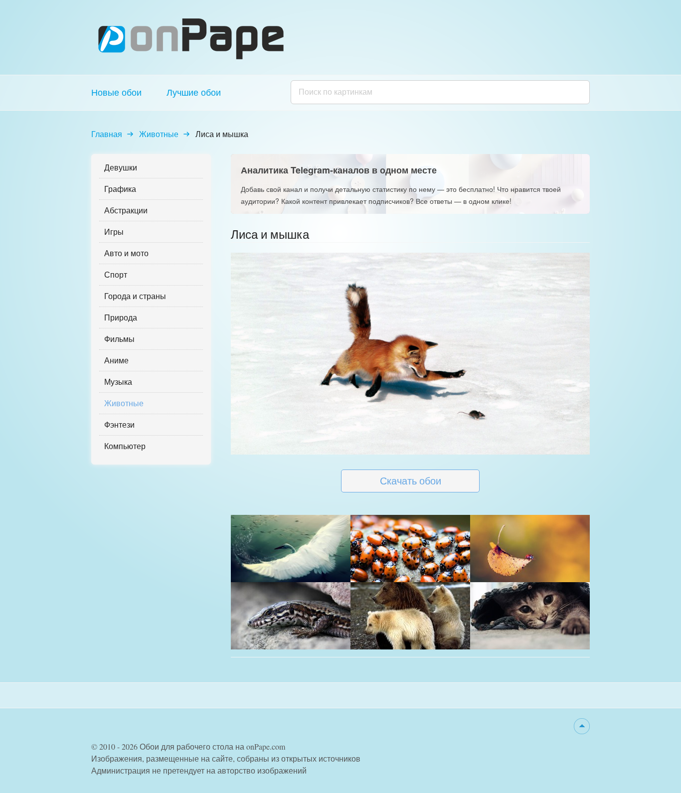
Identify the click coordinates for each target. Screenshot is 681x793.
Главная (106, 134)
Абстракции (126, 210)
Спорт (115, 274)
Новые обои (116, 92)
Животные (158, 134)
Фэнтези (119, 424)
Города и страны (135, 296)
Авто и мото (126, 253)
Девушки (120, 167)
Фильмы (119, 338)
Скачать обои (410, 480)
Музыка (118, 381)
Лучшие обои (194, 92)
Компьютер (125, 446)
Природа (120, 317)
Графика (120, 188)
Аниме (116, 360)
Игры (114, 231)
